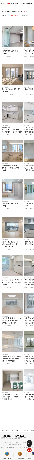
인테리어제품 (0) (26, 15)
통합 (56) (4, 15)
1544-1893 (19, 436)
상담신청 (29, 444)
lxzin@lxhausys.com (14, 447)
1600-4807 (6, 436)
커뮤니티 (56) (14, 15)
